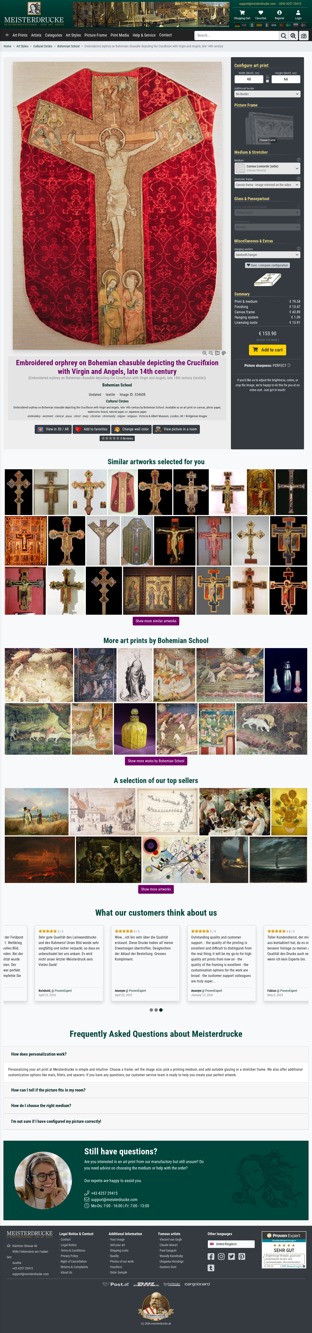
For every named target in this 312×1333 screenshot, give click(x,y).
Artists (36, 35)
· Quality (114, 1256)
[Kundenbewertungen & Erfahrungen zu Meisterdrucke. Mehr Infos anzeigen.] (284, 1249)
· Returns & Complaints (73, 1267)
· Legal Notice (68, 1245)
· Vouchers (115, 1267)
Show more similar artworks (156, 621)
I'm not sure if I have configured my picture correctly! (56, 1121)
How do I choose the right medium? (41, 1105)
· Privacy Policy (68, 1256)
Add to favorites (94, 429)
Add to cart (270, 350)
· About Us (65, 1272)
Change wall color (134, 429)
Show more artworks (156, 889)
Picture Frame (96, 35)
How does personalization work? (39, 1054)
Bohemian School (68, 46)
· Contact (65, 1240)
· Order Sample (118, 1272)
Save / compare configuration (269, 265)
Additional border (244, 88)
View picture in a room (179, 429)
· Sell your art (117, 1245)
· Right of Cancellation (73, 1261)
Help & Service (144, 35)
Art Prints (20, 35)
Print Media (120, 35)
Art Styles (73, 35)
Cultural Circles (42, 46)
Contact (165, 35)
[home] (7, 35)
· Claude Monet (167, 1245)
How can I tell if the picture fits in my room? (48, 1090)
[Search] (283, 35)
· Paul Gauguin (167, 1251)
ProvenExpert (35, 991)
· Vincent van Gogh (170, 1240)
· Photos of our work (121, 1261)
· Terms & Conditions (72, 1251)
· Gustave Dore (167, 1267)
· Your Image (117, 1240)
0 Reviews (126, 438)
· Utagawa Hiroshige (171, 1261)
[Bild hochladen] (304, 35)
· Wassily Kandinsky (170, 1256)
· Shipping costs (118, 1251)
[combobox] (267, 94)
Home (7, 46)
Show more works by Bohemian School (156, 761)
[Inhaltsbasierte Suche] (293, 35)
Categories (53, 35)
